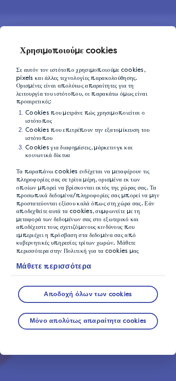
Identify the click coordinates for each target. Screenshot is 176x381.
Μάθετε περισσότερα (53, 266)
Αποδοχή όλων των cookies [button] (88, 294)
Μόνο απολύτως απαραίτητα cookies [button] (88, 320)
